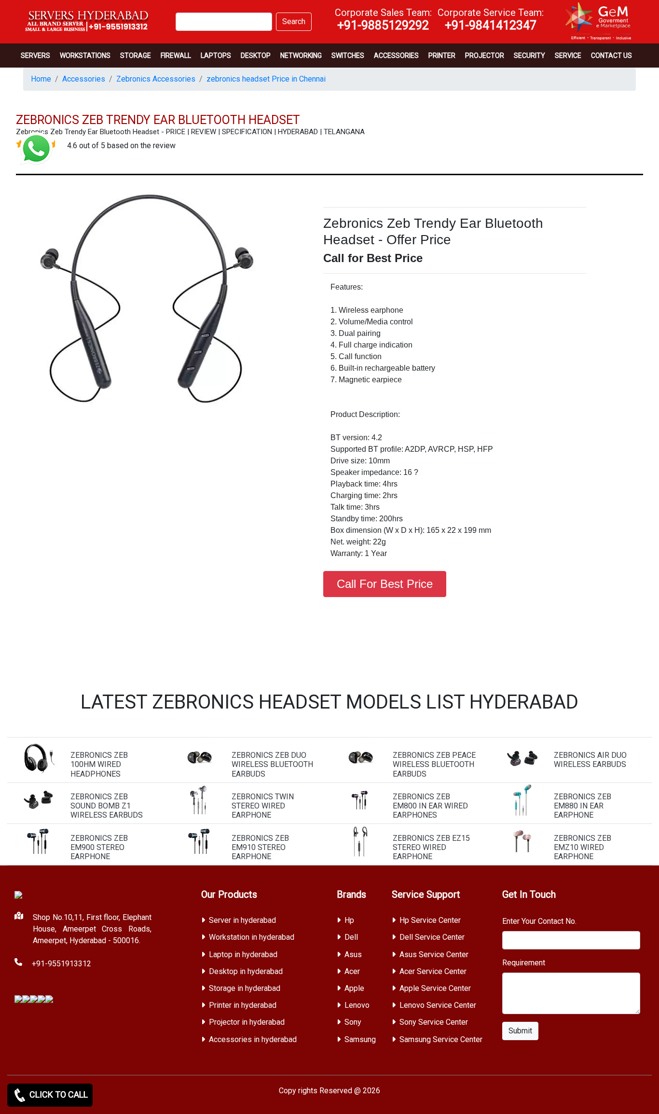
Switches (347, 55)
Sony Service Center (433, 1022)
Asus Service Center (433, 954)
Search (293, 21)
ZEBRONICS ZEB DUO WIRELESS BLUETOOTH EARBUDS (272, 764)
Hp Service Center (430, 920)
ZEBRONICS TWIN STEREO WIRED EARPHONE (263, 806)
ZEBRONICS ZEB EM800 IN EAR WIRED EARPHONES (430, 806)
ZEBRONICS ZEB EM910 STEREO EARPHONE (260, 847)
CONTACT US (611, 55)
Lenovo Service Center (437, 1005)
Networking (301, 55)
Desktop (256, 55)
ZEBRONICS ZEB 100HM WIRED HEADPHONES (99, 764)
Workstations (85, 55)
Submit (520, 1030)
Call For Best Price (385, 583)
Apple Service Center (435, 988)
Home (41, 79)
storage (135, 55)
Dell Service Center (432, 937)
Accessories (396, 55)
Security (529, 55)
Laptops (216, 55)
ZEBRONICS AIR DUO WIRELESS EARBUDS (590, 760)
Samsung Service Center (440, 1039)
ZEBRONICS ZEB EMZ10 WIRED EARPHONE (582, 847)
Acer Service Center (433, 971)
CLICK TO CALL (57, 1094)
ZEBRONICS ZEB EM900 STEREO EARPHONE (99, 847)
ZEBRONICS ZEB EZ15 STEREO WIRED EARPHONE (431, 847)
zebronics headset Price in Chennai (266, 79)
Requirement (523, 962)
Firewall (176, 55)
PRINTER (441, 55)
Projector (484, 55)
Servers (35, 55)
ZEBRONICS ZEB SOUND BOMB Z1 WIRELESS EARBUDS (106, 806)
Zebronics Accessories (155, 79)
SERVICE (568, 55)
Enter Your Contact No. (539, 921)
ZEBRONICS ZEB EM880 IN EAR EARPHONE (582, 806)
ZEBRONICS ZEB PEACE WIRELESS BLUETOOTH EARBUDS (434, 764)
